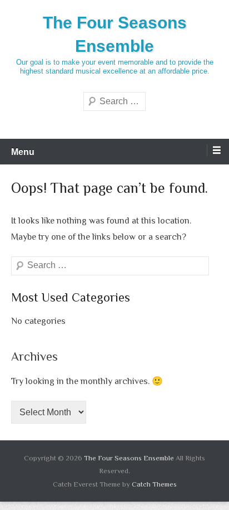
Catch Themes (154, 484)
